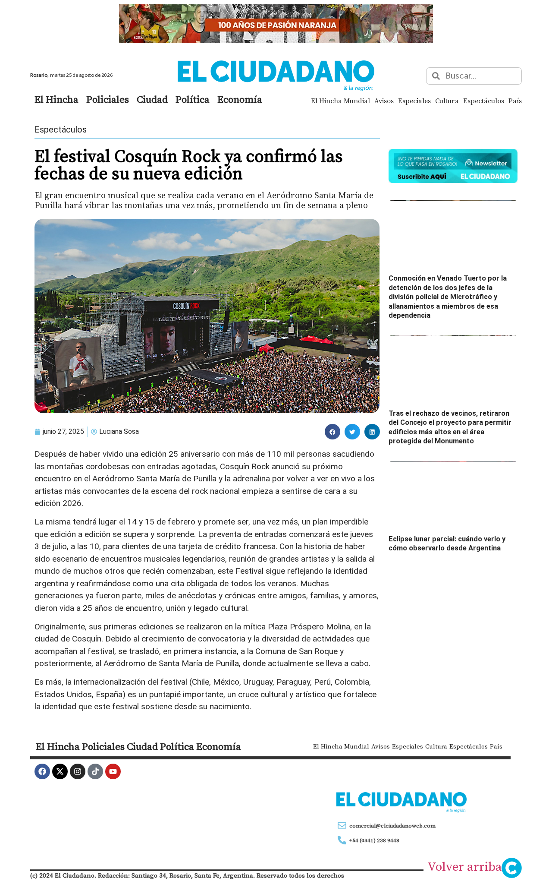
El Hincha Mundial (340, 100)
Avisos (384, 100)
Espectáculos (483, 100)
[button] (332, 431)
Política (193, 99)
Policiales (107, 99)
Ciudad (152, 99)
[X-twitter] (60, 771)
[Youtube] (113, 771)
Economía (239, 99)
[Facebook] (42, 771)
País (515, 100)
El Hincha (56, 99)
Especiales (414, 100)
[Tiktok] (95, 771)
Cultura (447, 100)
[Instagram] (77, 771)
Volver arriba (464, 866)
